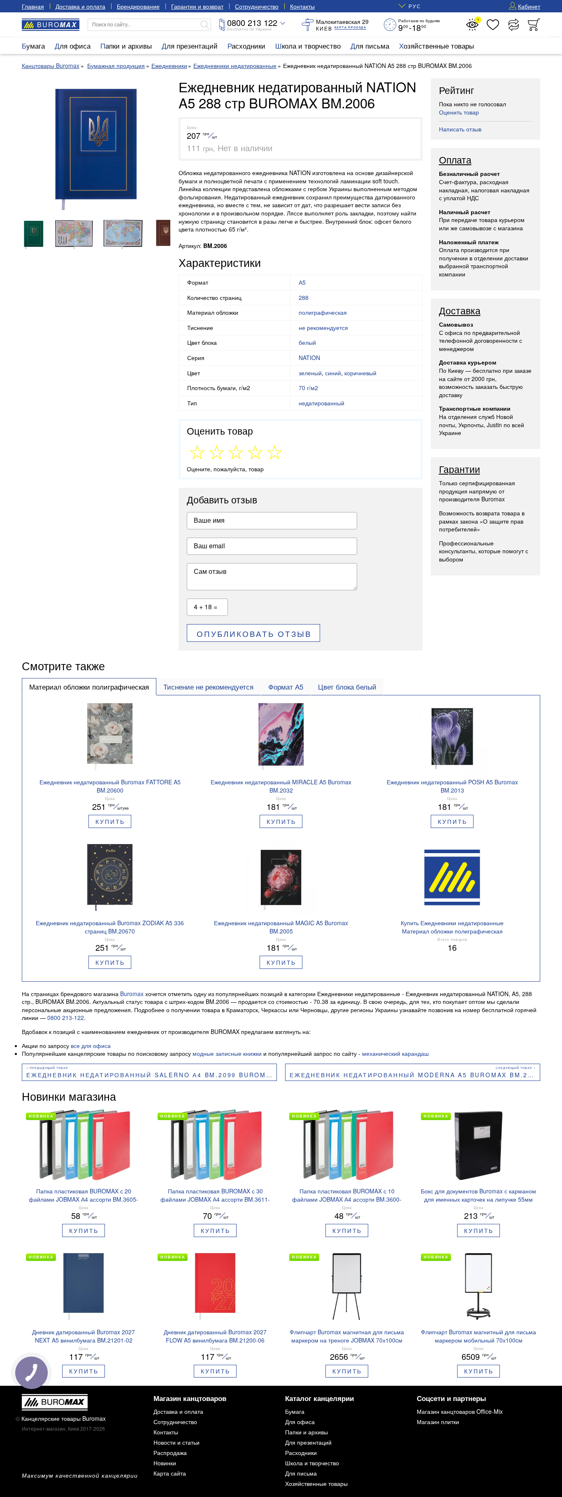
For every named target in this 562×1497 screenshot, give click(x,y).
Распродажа (170, 1452)
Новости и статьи (176, 1442)
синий (333, 373)
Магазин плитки (438, 1421)
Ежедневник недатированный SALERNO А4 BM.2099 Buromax (151, 1075)
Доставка (460, 311)
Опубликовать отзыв (254, 633)
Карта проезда (350, 27)
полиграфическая (323, 312)
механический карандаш (395, 1053)
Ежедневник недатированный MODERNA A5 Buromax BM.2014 (415, 1075)
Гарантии (459, 469)
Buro (57, 24)
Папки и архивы (126, 45)
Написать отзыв (460, 129)
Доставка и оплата (80, 6)
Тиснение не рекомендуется (208, 687)
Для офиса (73, 45)
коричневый (360, 373)
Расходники (246, 45)
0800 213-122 (65, 1017)
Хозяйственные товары (436, 45)
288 (304, 297)
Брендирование (138, 6)
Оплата (455, 160)
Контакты (302, 6)
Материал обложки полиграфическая (89, 687)
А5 (302, 282)
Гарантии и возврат (197, 6)
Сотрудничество (257, 6)
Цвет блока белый (347, 687)
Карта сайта (169, 1473)
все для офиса (91, 1045)
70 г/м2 (308, 388)
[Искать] (205, 25)
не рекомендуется (323, 327)
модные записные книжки (227, 1053)
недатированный (321, 403)
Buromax (132, 993)
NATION (309, 357)
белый (307, 342)
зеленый (310, 373)
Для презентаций (190, 45)
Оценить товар (459, 112)
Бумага (33, 45)
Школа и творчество (308, 45)
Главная (33, 6)
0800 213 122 (252, 22)
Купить (110, 821)
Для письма (370, 45)
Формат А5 (285, 687)
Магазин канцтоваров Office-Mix (460, 1411)
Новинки (164, 1463)
